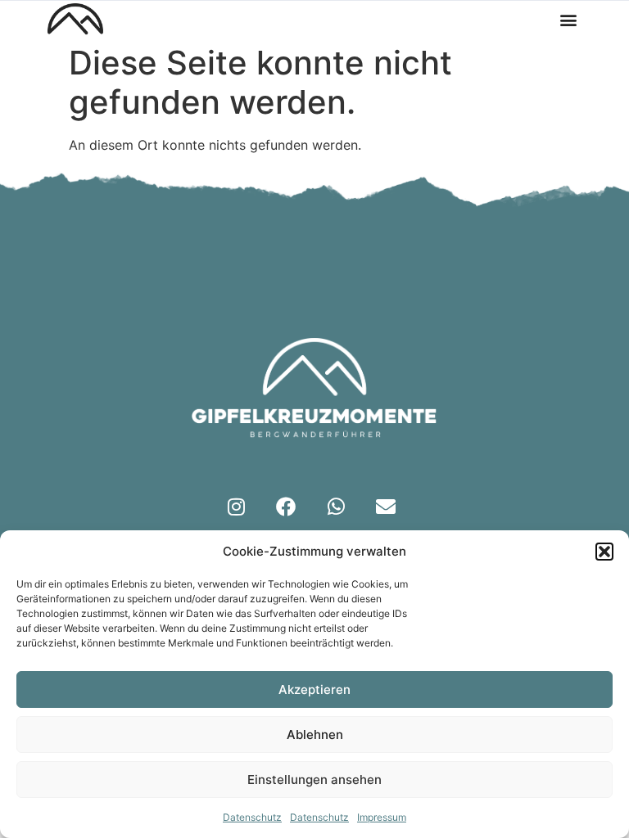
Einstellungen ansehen (314, 779)
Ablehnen (315, 734)
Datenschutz (252, 817)
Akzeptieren (314, 689)
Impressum (381, 817)
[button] (604, 551)
